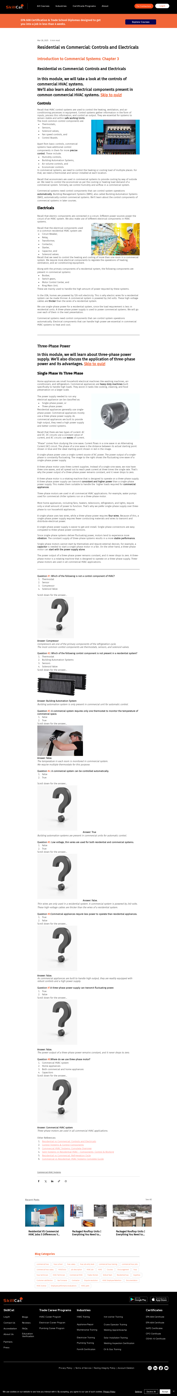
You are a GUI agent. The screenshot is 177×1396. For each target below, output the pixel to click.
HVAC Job (90, 1270)
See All (149, 1199)
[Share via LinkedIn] (52, 1181)
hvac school (58, 1264)
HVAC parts (85, 1286)
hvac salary (71, 1264)
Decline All (151, 1391)
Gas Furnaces (62, 1280)
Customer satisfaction (45, 1280)
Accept (165, 1391)
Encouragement (123, 1270)
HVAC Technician (59, 1275)
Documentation (131, 1280)
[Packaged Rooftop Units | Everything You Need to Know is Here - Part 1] (132, 1216)
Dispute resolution (91, 1280)
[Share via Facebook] (38, 1181)
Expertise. (136, 1275)
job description (76, 1270)
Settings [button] (138, 1391)
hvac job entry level (87, 1264)
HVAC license (41, 1286)
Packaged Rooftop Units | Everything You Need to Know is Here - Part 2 (86, 1233)
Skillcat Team (107, 1275)
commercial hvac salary (45, 1270)
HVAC (100, 1270)
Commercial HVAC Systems (49, 1172)
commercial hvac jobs (130, 1264)
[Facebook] (161, 1368)
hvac (135, 1270)
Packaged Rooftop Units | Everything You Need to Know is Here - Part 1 (130, 1233)
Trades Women (92, 1275)
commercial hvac (43, 1264)
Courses (110, 1270)
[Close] (173, 1391)
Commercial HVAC (76, 1275)
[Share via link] (59, 1181)
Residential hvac (123, 1275)
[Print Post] (65, 1181)
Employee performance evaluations (63, 1286)
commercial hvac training (108, 1264)
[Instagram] (150, 1368)
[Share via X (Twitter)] (45, 1181)
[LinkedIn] (155, 1368)
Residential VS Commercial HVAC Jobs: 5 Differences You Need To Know (44, 1233)
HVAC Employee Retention (111, 1280)
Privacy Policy (109, 1391)
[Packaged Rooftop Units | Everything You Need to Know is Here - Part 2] (88, 1216)
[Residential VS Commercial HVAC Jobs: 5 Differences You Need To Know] (44, 1216)
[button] (61, 6)
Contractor (76, 1280)
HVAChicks (62, 1270)
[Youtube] (166, 1368)
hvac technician (42, 1275)
